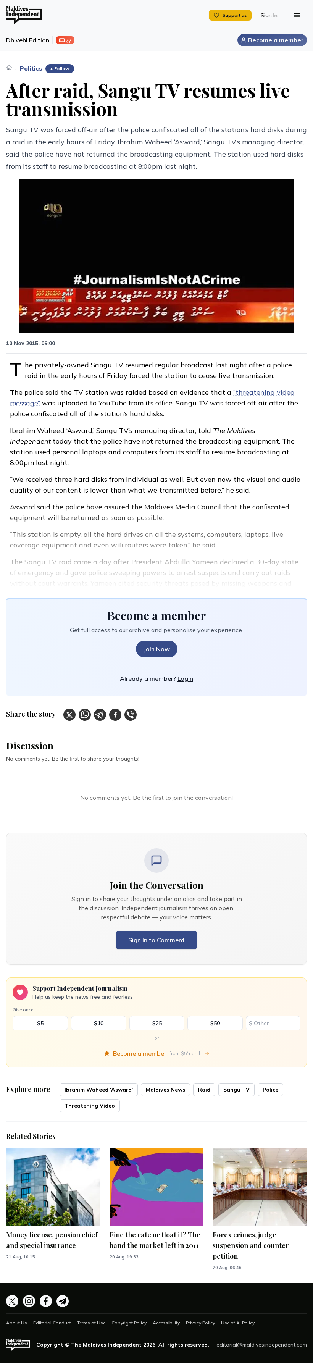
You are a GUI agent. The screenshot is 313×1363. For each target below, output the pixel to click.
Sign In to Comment (156, 940)
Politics (31, 68)
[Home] (9, 68)
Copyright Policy (129, 1323)
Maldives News (165, 1089)
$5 (40, 1023)
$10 (98, 1023)
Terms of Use (91, 1323)
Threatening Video (90, 1105)
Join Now (157, 649)
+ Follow (59, 68)
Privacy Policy (200, 1323)
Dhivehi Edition (27, 40)
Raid (204, 1089)
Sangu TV (236, 1089)
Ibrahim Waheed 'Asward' (99, 1089)
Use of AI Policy (238, 1323)
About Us (16, 1323)
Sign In (269, 15)
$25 (157, 1023)
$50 (215, 1023)
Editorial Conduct (52, 1323)
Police (270, 1089)
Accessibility (166, 1323)
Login (185, 678)
